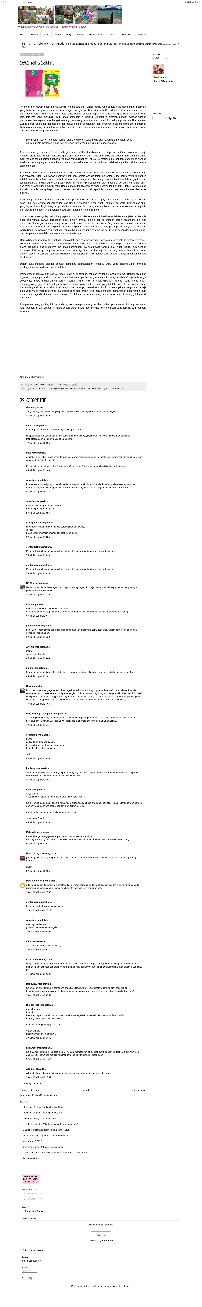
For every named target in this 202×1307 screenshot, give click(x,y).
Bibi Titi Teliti (32, 1005)
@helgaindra (33, 522)
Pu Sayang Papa (31, 1158)
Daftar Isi (112, 34)
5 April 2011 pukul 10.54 (38, 513)
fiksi (67, 43)
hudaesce (31, 1048)
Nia (28, 686)
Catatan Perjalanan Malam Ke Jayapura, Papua (46, 1130)
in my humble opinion (38, 43)
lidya (28, 453)
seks (94, 388)
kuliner (80, 43)
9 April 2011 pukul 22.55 (38, 871)
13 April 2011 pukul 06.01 (38, 931)
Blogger (126, 1286)
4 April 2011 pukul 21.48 (38, 470)
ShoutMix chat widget (32, 377)
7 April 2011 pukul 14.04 (38, 704)
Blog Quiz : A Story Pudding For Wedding (43, 1107)
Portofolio (126, 34)
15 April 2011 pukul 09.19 (38, 949)
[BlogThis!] (67, 384)
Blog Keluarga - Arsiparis (39, 713)
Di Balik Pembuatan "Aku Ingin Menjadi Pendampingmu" (50, 1124)
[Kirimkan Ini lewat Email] (64, 384)
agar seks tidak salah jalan (38, 388)
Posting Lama (139, 1090)
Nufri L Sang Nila (35, 853)
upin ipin (110, 388)
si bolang (101, 388)
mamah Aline (33, 959)
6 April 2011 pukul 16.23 (38, 637)
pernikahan (156, 44)
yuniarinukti (32, 625)
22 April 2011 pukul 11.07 (38, 1059)
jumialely (30, 768)
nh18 (28, 789)
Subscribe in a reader (33, 1250)
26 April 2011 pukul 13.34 (38, 1077)
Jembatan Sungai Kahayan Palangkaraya (43, 1147)
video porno (120, 388)
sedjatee (30, 735)
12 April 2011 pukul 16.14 (38, 910)
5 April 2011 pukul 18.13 (38, 555)
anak (60, 43)
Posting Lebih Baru (30, 1090)
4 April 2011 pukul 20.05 (38, 443)
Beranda (86, 1090)
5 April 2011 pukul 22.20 (38, 594)
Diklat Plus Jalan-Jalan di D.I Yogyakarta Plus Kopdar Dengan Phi (55, 1152)
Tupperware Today (34, 1211)
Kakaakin (31, 832)
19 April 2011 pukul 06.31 (38, 995)
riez (28, 407)
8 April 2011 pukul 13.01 (38, 780)
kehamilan (140, 44)
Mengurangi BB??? (32, 1141)
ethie (28, 941)
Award (46, 34)
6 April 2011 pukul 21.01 (38, 676)
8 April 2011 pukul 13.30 (38, 822)
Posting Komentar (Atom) (44, 1095)
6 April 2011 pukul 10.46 (38, 616)
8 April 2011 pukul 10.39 (38, 758)
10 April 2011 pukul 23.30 (38, 892)
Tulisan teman (121, 44)
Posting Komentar (32, 1083)
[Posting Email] (60, 384)
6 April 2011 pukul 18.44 (38, 658)
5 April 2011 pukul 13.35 (38, 537)
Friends (34, 34)
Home (23, 34)
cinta (148, 44)
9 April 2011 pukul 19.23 (38, 844)
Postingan (30, 1194)
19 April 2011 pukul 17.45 (38, 1038)
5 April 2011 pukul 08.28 (38, 491)
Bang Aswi (55, 388)
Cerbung (80, 34)
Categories (141, 34)
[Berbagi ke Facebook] (72, 384)
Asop (29, 1069)
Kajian (174, 44)
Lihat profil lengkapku (163, 81)
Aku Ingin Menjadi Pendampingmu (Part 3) (43, 1113)
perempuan (106, 43)
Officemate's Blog (62, 34)
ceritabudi (31, 547)
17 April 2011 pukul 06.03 (38, 974)
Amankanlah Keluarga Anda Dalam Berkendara (46, 1135)
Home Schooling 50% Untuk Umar (39, 1118)
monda (30, 425)
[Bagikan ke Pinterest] (75, 384)
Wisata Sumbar (96, 34)
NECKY (30, 583)
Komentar (30, 1199)
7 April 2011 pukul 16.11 (38, 725)
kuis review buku (77, 388)
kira (28, 604)
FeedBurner (107, 1240)
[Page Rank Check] (27, 1279)
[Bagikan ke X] (70, 384)
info (87, 43)
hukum (131, 44)
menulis (94, 43)
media (88, 388)
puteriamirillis (162, 77)
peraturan (167, 44)
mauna (29, 668)
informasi (65, 388)
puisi (73, 43)
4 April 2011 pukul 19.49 (38, 416)
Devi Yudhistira (34, 881)
